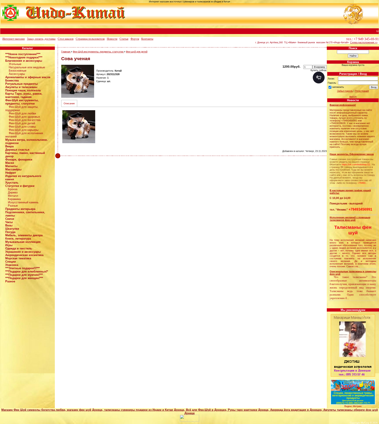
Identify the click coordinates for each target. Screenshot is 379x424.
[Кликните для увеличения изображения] (77, 81)
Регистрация (362, 91)
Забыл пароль (345, 91)
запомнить (338, 87)
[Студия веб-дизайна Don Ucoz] (189, 420)
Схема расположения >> (363, 42)
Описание (69, 103)
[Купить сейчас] (319, 77)
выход (352, 96)
